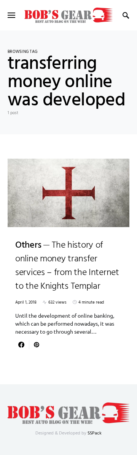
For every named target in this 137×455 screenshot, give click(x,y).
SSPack (95, 433)
